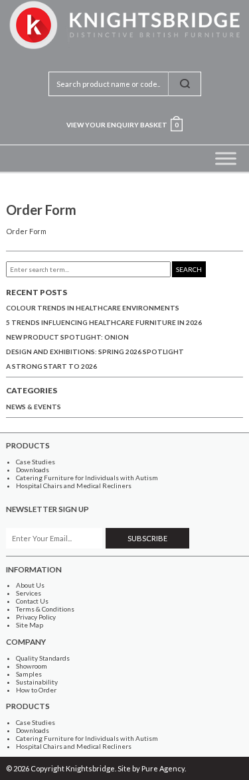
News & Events (33, 407)
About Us (30, 585)
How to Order (36, 690)
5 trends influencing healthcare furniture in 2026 (104, 322)
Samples (29, 674)
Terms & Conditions (45, 609)
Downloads (32, 470)
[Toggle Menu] (225, 158)
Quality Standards (43, 658)
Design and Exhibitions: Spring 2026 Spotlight (95, 352)
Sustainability (37, 682)
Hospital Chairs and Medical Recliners (73, 485)
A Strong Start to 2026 (51, 366)
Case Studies (35, 462)
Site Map (29, 625)
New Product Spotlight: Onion (67, 337)
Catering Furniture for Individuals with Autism (87, 478)
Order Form (26, 231)
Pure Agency (163, 768)
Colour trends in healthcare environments (92, 308)
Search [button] (189, 269)
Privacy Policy (36, 617)
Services (28, 593)
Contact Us (32, 601)
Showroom (31, 666)
